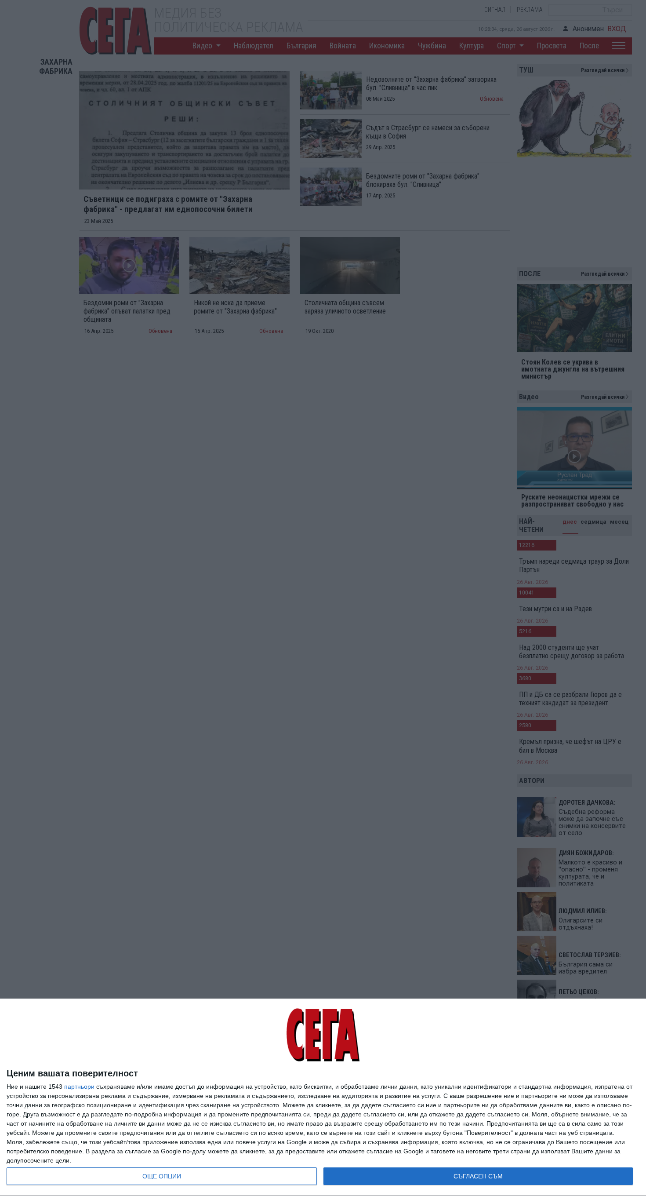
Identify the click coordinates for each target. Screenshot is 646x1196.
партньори (79, 1086)
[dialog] (323, 1097)
